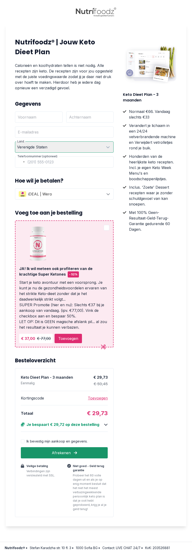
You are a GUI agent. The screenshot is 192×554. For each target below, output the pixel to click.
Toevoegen (68, 338)
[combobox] (20, 162)
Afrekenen (62, 452)
